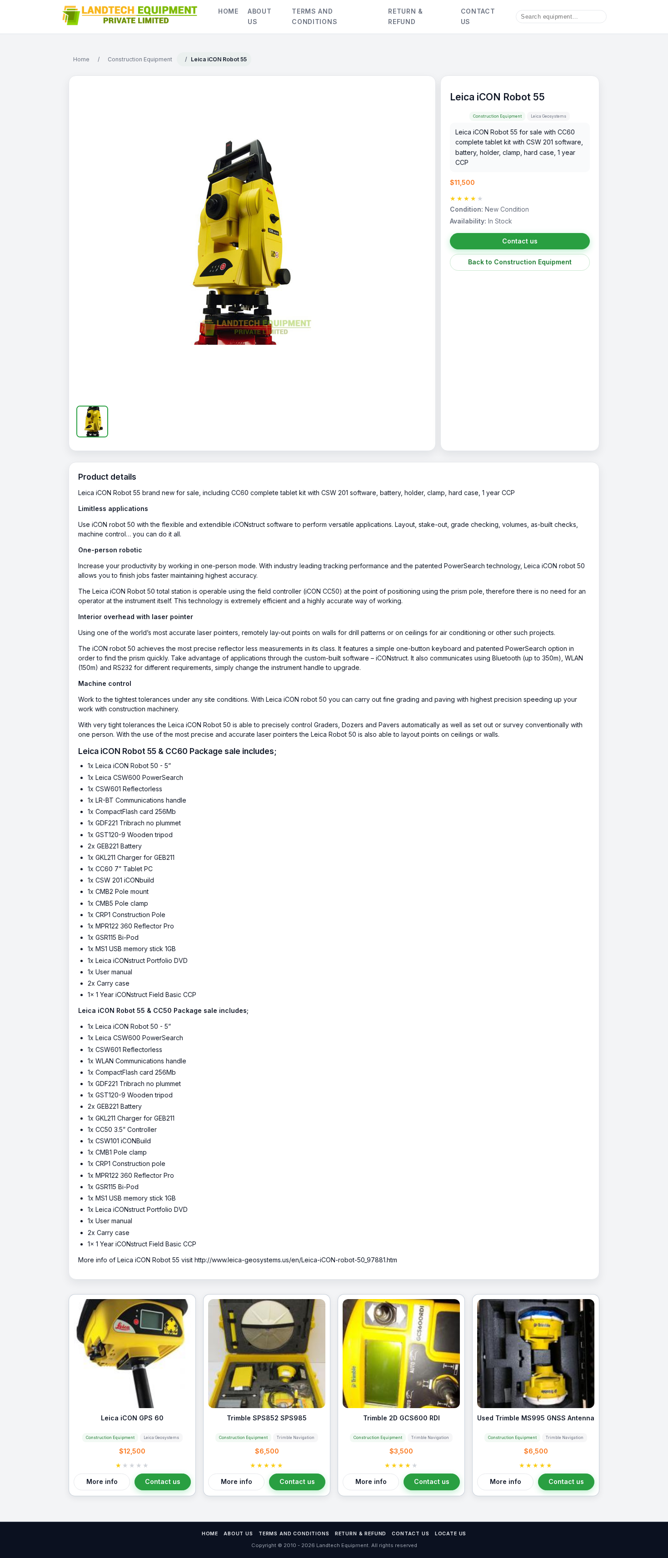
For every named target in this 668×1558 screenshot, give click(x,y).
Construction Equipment (140, 59)
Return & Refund (405, 16)
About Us (260, 16)
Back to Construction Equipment (520, 262)
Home (228, 11)
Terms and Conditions (314, 16)
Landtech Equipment (342, 1545)
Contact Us (478, 16)
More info (102, 1481)
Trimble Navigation (295, 1437)
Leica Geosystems (548, 116)
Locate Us (451, 1534)
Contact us (520, 241)
